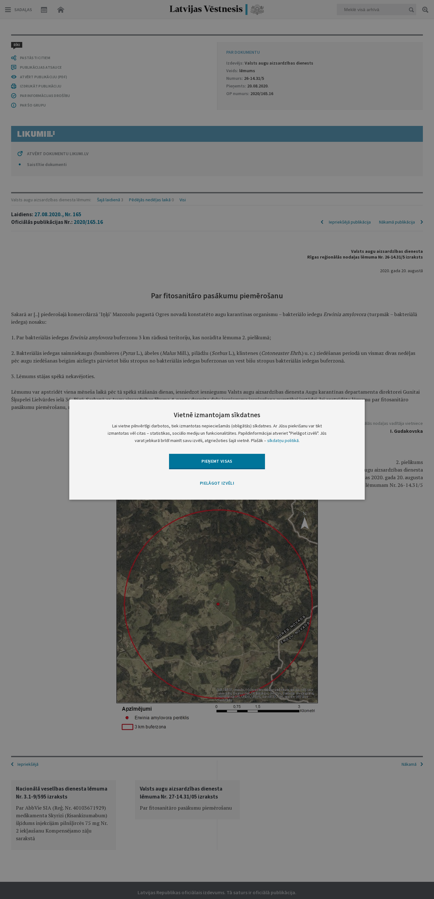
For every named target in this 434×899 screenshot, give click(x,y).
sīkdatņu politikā (283, 440)
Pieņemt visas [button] (217, 461)
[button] (217, 484)
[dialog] (217, 449)
